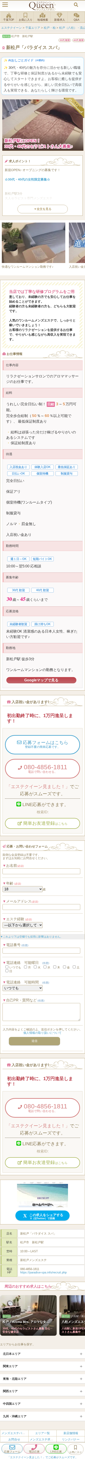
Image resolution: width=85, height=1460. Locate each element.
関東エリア (10, 1366)
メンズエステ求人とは (44, 1439)
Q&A (76, 19)
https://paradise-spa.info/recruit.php (43, 1272)
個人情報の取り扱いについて (42, 1032)
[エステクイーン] (42, 5)
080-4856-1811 (44, 768)
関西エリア (10, 1391)
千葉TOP (8, 19)
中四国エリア (12, 1403)
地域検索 (42, 19)
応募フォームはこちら (45, 744)
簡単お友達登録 (45, 823)
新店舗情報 (70, 1433)
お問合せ (14, 1439)
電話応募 (34, 1451)
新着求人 (59, 19)
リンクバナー (71, 1439)
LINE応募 (56, 1451)
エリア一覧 (42, 1433)
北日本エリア (12, 1353)
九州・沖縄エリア (15, 1416)
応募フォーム (12, 1451)
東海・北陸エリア (15, 1378)
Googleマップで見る (41, 680)
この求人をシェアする (45, 1216)
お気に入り (25, 19)
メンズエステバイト (14, 1433)
